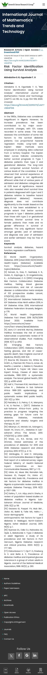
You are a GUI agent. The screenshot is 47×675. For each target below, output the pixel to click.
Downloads (9, 605)
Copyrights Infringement (15, 622)
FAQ (6, 634)
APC (6, 595)
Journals (7, 629)
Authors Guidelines (12, 583)
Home (6, 578)
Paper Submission (11, 588)
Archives (7, 600)
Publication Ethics (11, 617)
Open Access (10, 612)
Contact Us (9, 639)
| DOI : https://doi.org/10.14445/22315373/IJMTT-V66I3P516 (23, 60)
